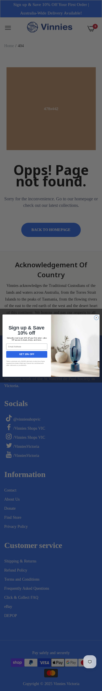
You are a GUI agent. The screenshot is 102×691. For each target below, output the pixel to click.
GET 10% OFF (26, 354)
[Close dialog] (96, 317)
